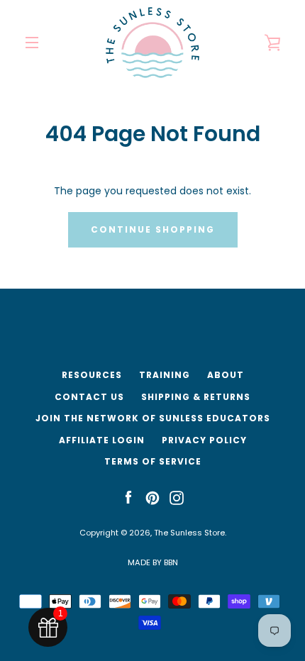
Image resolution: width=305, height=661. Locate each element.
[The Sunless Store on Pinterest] (152, 497)
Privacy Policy (204, 440)
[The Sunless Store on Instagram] (177, 497)
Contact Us (89, 397)
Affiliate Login (102, 440)
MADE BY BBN (153, 562)
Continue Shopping (153, 229)
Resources (92, 375)
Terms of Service (152, 461)
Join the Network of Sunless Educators (152, 418)
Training (164, 375)
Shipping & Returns (195, 397)
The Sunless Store (189, 532)
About (225, 375)
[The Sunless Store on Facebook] (128, 497)
